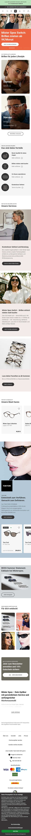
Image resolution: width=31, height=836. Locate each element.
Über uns (5, 735)
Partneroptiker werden (15, 740)
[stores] (11, 11)
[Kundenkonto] (19, 11)
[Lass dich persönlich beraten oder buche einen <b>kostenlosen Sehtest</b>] (15, 2)
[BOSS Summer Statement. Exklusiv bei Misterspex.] (15, 582)
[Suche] (7, 11)
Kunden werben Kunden (15, 744)
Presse (26, 735)
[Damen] (15, 77)
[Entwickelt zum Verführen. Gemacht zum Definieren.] (6, 485)
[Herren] (15, 112)
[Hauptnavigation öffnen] (2, 11)
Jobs (19, 735)
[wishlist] (19, 408)
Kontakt (13, 735)
